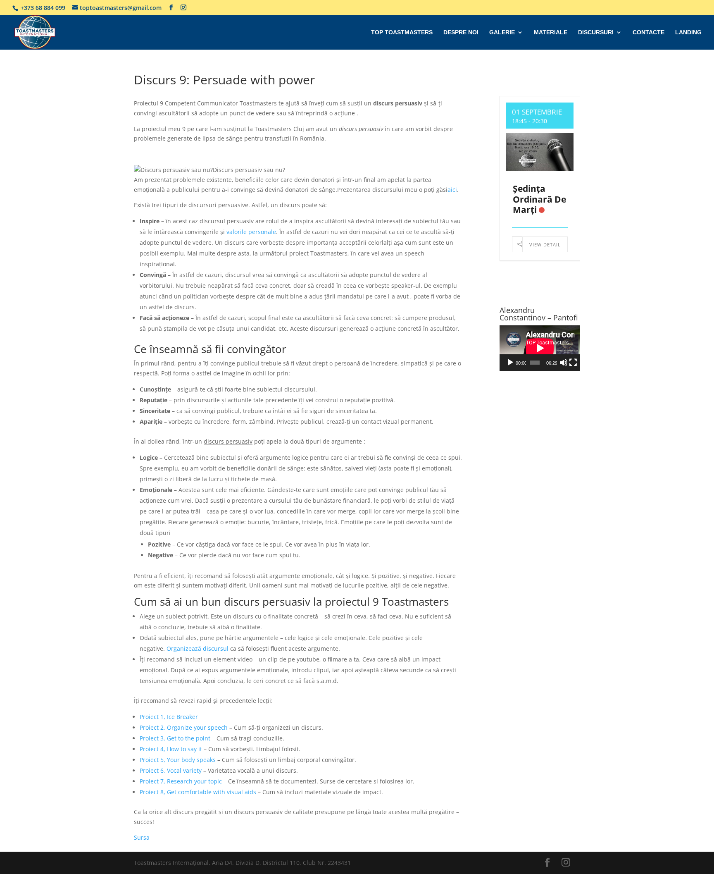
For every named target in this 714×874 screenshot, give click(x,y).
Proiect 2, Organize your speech (184, 727)
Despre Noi (460, 32)
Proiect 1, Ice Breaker (169, 717)
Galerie (502, 32)
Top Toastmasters (402, 32)
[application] (540, 348)
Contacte (648, 32)
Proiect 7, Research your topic (181, 781)
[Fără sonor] (563, 362)
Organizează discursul (197, 648)
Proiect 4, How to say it (172, 749)
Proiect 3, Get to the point (175, 738)
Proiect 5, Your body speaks (178, 760)
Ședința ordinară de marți (539, 199)
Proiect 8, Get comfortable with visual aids (198, 792)
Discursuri (596, 32)
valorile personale (251, 232)
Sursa (142, 837)
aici (452, 189)
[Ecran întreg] (573, 362)
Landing (688, 32)
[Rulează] (510, 362)
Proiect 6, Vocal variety (171, 770)
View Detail (545, 244)
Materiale (550, 32)
